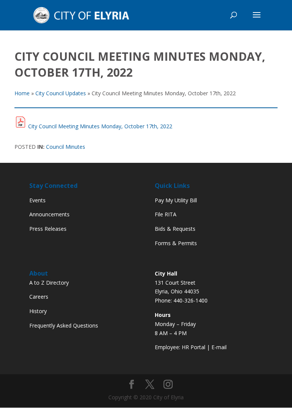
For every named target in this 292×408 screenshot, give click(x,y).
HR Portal (193, 347)
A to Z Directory (49, 282)
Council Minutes (65, 146)
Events (37, 200)
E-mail (219, 347)
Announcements (49, 214)
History (38, 311)
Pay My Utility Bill (176, 200)
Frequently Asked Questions (63, 325)
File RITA (165, 214)
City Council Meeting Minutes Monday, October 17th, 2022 (100, 126)
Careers (38, 296)
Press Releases (48, 228)
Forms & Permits (176, 243)
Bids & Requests (175, 228)
